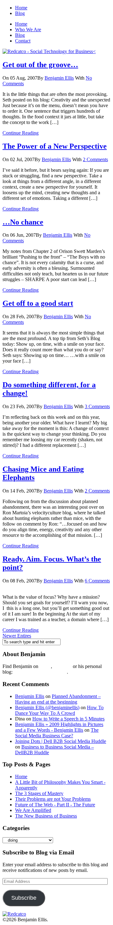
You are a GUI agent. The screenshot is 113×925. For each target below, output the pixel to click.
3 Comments (97, 406)
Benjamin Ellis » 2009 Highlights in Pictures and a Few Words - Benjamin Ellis (59, 727)
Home (21, 7)
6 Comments (97, 580)
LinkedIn (62, 666)
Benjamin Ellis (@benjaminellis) (47, 707)
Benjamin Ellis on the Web (40, 672)
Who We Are (28, 29)
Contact (22, 40)
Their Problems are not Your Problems (53, 799)
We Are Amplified (33, 810)
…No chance (23, 222)
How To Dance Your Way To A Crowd (59, 710)
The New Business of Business (46, 816)
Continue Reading (21, 133)
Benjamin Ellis (59, 78)
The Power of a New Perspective (55, 146)
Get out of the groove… (40, 65)
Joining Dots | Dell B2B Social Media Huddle (60, 741)
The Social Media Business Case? (57, 732)
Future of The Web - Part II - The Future (55, 804)
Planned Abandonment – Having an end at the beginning (58, 699)
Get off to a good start (38, 303)
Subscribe (23, 898)
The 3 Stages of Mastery (39, 793)
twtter (45, 666)
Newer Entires (17, 635)
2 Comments (95, 159)
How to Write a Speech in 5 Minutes (68, 718)
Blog (20, 13)
